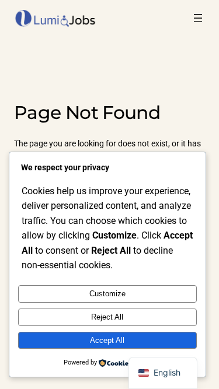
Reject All (107, 317)
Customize (107, 293)
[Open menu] (198, 18)
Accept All (107, 340)
